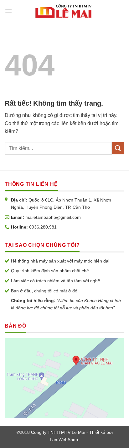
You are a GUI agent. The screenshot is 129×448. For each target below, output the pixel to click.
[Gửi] (118, 148)
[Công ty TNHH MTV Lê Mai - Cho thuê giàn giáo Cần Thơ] (64, 11)
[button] (8, 11)
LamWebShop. (64, 439)
